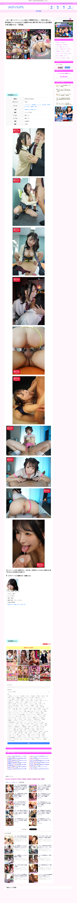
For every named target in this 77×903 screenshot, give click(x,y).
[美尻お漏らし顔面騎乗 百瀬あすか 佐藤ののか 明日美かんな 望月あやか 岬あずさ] (34, 657)
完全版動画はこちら (12, 95)
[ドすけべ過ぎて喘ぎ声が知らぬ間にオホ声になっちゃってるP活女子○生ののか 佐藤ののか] (45, 657)
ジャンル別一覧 (62, 3)
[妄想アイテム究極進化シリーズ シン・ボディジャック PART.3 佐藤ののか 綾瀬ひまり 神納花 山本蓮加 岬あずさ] (45, 673)
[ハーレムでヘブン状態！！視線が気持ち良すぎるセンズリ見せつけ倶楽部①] (34, 673)
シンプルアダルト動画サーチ (64, 73)
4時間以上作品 (59, 44)
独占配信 (34, 104)
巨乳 (57, 55)
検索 (29, 743)
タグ (8, 694)
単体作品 (58, 42)
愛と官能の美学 (63, 76)
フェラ (67, 55)
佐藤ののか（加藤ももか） (31, 109)
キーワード (9, 684)
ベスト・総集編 (59, 46)
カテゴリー (9, 689)
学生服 (68, 51)
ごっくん (39, 104)
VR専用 (63, 42)
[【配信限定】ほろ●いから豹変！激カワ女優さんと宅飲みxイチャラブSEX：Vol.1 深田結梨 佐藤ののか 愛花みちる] (11, 657)
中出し (28, 106)
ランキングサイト (70, 3)
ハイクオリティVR (60, 53)
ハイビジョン (28, 104)
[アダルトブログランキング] (61, 67)
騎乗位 (32, 106)
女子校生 (44, 104)
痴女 (36, 106)
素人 (70, 53)
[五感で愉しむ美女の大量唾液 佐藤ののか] (23, 657)
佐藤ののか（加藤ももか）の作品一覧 (16, 604)
